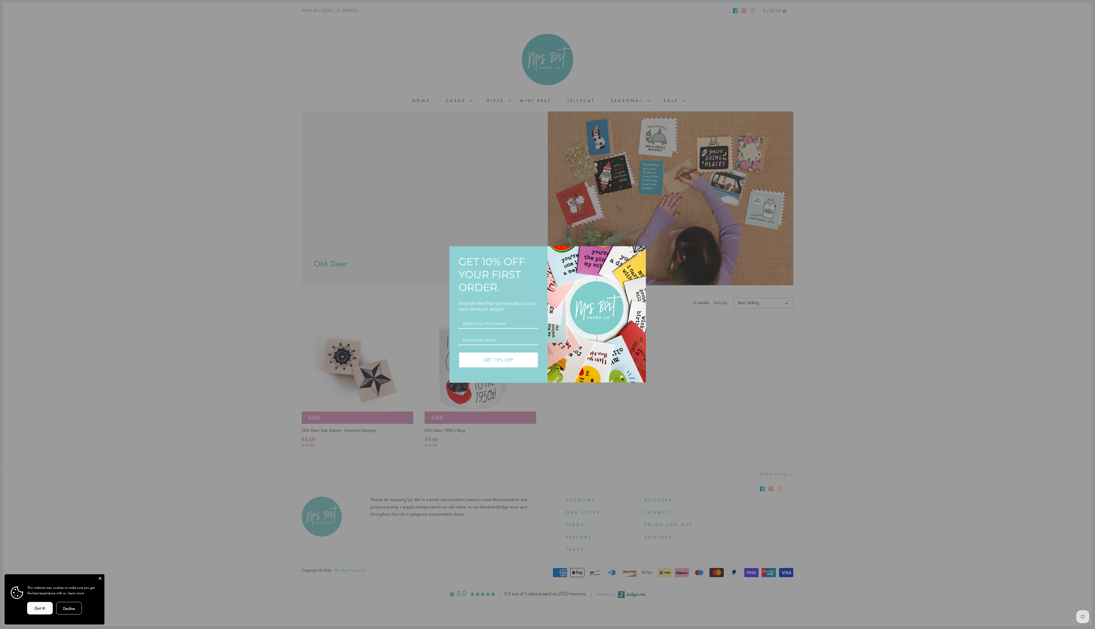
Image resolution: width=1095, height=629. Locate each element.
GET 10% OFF (498, 360)
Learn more (76, 593)
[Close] (100, 578)
